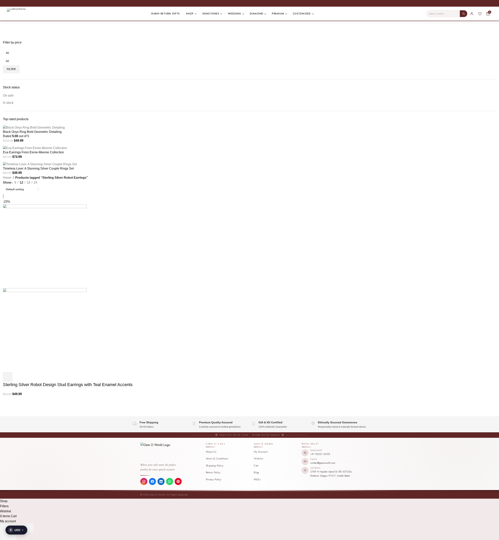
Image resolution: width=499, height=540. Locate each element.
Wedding (234, 13)
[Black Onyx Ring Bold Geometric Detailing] (34, 127)
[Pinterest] (178, 481)
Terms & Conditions (217, 458)
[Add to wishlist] (29, 377)
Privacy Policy (213, 479)
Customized (302, 13)
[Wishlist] (480, 14)
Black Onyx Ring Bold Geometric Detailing (32, 131)
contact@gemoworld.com (322, 463)
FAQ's (257, 479)
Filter (11, 69)
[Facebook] (152, 481)
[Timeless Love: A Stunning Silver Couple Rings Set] (40, 164)
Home (7, 177)
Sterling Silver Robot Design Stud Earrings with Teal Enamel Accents (68, 384)
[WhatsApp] (169, 481)
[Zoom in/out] (4, 528)
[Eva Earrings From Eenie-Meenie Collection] (35, 147)
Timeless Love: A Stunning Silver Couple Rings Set (38, 168)
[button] (8, 377)
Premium (278, 13)
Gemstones (210, 13)
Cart (256, 465)
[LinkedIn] (161, 481)
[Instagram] (143, 481)
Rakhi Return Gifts (165, 13)
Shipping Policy (214, 465)
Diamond (257, 13)
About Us (211, 452)
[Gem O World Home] (171, 452)
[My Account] (472, 14)
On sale (8, 95)
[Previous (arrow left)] (4, 536)
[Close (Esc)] (30, 528)
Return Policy (213, 472)
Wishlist (258, 458)
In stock (8, 102)
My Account (260, 452)
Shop (190, 13)
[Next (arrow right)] (12, 536)
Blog (256, 472)
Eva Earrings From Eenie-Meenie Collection (33, 152)
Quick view (18, 377)
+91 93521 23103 (320, 454)
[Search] (463, 14)
